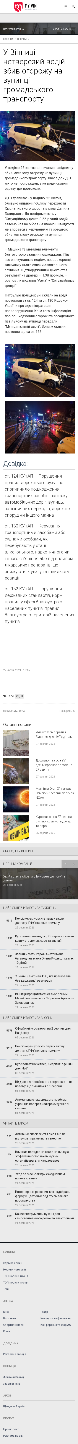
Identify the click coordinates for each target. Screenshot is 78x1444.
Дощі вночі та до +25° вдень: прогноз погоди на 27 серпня (54, 765)
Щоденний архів (14, 1406)
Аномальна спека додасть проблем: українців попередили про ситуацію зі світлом (42, 1104)
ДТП (20, 696)
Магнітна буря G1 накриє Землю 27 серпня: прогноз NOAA (55, 793)
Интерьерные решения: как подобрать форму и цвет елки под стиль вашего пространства (42, 1196)
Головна (8, 39)
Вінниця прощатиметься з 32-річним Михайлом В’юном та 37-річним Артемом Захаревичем (44, 998)
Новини (22, 39)
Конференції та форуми (56, 1324)
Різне (6, 1331)
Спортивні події (13, 1324)
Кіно (6, 1311)
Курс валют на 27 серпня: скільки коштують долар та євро (54, 821)
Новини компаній (14, 1269)
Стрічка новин (12, 1263)
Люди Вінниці (12, 1383)
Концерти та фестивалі (56, 1318)
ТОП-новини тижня (15, 1276)
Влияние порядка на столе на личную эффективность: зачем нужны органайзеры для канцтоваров (42, 1156)
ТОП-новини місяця (15, 1282)
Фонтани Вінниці (13, 1377)
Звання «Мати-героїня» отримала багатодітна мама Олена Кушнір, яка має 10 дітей (44, 958)
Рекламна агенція (14, 1354)
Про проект (11, 1429)
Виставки (9, 1318)
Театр (44, 1311)
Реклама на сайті (14, 1435)
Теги (6, 1289)
